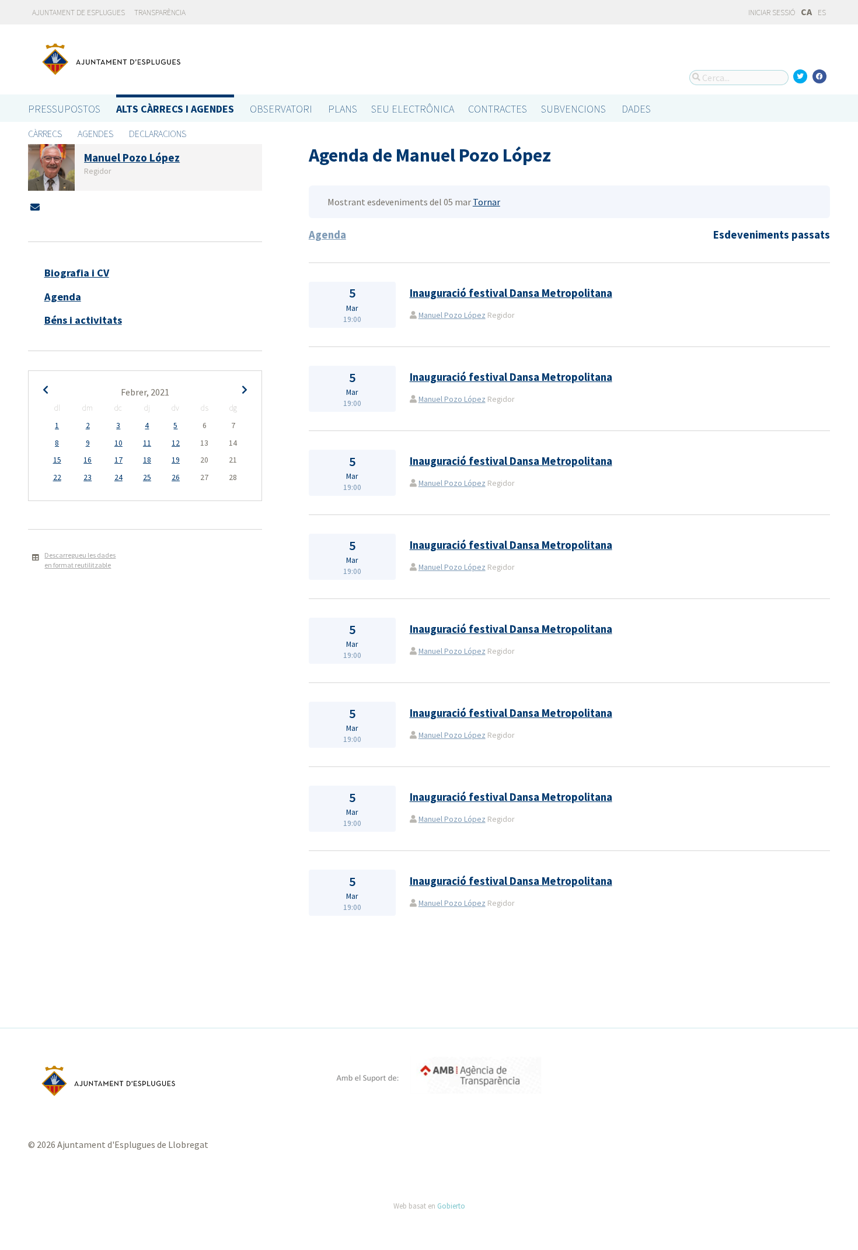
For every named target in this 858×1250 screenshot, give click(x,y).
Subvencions (573, 108)
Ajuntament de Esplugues (78, 12)
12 (176, 443)
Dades (636, 108)
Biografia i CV (76, 272)
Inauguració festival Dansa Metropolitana (511, 293)
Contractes (497, 108)
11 (147, 443)
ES (822, 12)
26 (176, 477)
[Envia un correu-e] (35, 207)
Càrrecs (45, 133)
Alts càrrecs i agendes (175, 108)
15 (57, 460)
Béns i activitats (83, 320)
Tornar (486, 202)
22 (57, 477)
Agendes (95, 133)
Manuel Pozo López (452, 315)
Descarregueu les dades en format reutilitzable (80, 560)
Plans (342, 108)
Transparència (160, 12)
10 (118, 443)
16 (87, 460)
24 (118, 477)
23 (87, 477)
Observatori (281, 108)
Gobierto (451, 1205)
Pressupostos (64, 108)
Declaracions (157, 133)
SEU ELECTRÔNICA (412, 108)
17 (118, 460)
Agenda (62, 296)
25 (147, 477)
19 (176, 460)
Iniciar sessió (771, 12)
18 (147, 460)
